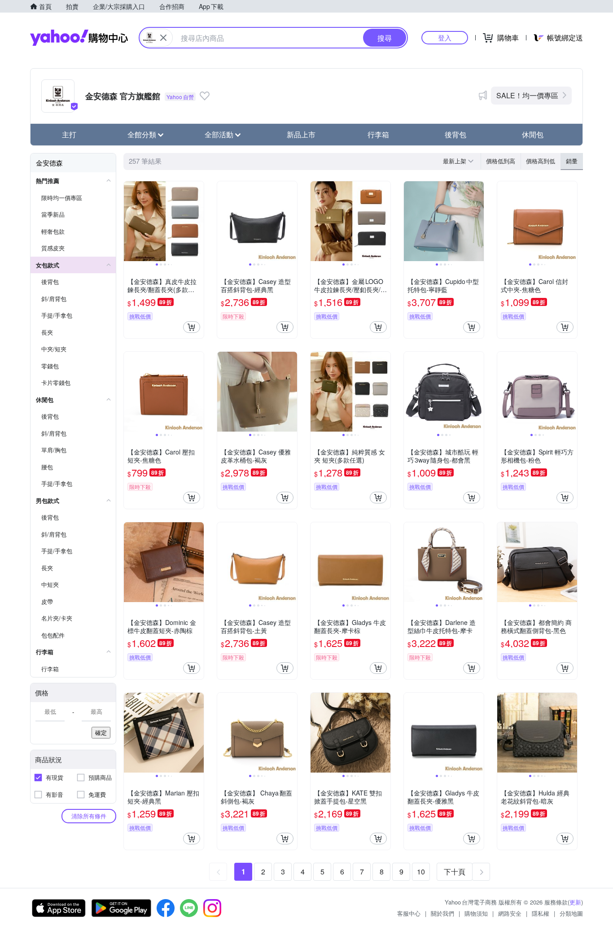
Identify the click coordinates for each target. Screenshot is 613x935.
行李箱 (378, 134)
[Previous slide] (130, 221)
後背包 (455, 134)
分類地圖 (571, 913)
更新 (575, 902)
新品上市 (301, 134)
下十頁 (454, 871)
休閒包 (532, 134)
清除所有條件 (88, 816)
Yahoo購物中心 (79, 37)
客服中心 (408, 913)
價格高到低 (540, 161)
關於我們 (442, 913)
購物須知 (476, 913)
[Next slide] (198, 221)
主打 (69, 134)
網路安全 (509, 913)
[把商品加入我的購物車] (191, 327)
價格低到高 (500, 161)
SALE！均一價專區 (527, 95)
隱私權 (540, 913)
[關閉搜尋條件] (163, 37)
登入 (444, 37)
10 (421, 871)
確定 (101, 732)
